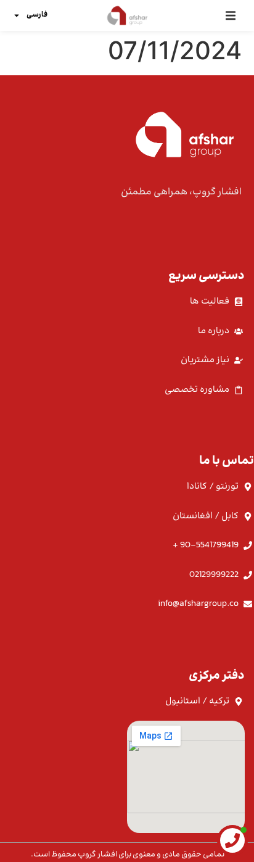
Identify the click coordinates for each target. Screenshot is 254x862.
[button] (230, 15)
